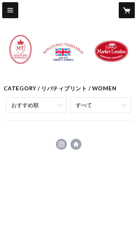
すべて (84, 105)
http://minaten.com (76, 144)
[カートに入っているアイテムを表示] (127, 10)
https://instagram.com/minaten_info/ (61, 144)
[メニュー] (10, 10)
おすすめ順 (25, 105)
